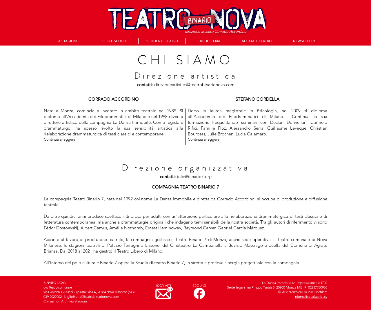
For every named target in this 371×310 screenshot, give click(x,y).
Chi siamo (51, 301)
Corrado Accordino (230, 31)
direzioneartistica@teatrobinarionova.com (194, 84)
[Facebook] (199, 293)
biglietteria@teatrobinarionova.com (91, 296)
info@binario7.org (194, 176)
